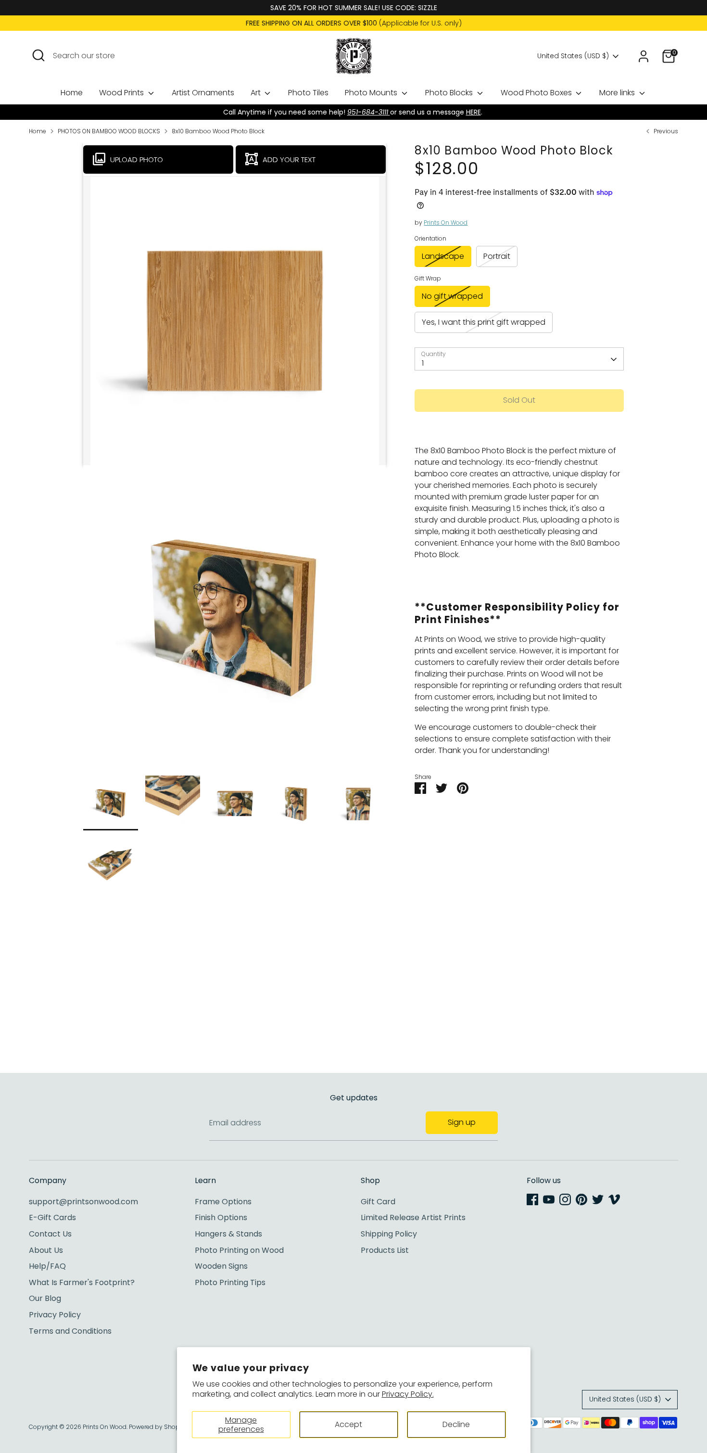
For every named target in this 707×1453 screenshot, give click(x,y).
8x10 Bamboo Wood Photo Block (218, 131)
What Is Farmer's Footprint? (82, 1282)
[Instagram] (565, 1199)
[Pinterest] (581, 1199)
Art (257, 92)
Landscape (443, 256)
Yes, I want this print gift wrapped (483, 322)
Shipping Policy (389, 1233)
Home (72, 92)
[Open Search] (38, 55)
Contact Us (50, 1233)
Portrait (496, 256)
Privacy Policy (55, 1314)
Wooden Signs (221, 1266)
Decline (456, 1424)
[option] (234, 620)
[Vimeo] (614, 1199)
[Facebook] (532, 1199)
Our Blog (45, 1298)
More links (618, 92)
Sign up (462, 1122)
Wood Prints (122, 92)
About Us (46, 1250)
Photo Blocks (450, 92)
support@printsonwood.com (83, 1201)
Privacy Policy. (408, 1394)
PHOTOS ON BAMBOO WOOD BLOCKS (109, 131)
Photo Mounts (372, 92)
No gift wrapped (452, 296)
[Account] (643, 56)
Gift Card (378, 1201)
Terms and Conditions (70, 1331)
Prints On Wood (445, 222)
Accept (348, 1424)
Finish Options (221, 1217)
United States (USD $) (573, 56)
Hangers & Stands (228, 1233)
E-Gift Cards (52, 1217)
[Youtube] (549, 1199)
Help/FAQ (47, 1266)
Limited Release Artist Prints (413, 1217)
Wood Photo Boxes (537, 92)
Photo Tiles (308, 92)
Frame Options (223, 1201)
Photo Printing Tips (230, 1282)
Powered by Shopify (158, 1427)
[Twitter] (598, 1199)
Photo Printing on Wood (239, 1250)
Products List (385, 1250)
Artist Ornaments (203, 92)
